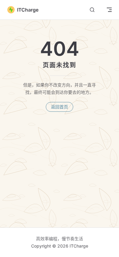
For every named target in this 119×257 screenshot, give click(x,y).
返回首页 (59, 106)
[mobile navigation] (109, 9)
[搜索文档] (92, 10)
